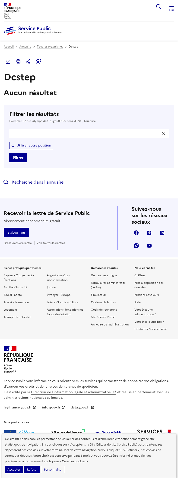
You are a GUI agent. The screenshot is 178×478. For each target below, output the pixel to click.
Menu (171, 10)
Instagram (136, 245)
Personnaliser (53, 469)
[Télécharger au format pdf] (8, 61)
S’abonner (16, 232)
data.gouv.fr (80, 407)
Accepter (13, 469)
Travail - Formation (16, 302)
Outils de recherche (104, 310)
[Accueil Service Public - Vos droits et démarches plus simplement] (34, 35)
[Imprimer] (18, 61)
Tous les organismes (50, 47)
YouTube (149, 245)
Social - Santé (13, 295)
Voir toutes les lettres (51, 243)
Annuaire (25, 47)
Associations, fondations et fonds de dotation (65, 312)
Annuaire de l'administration (110, 324)
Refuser (32, 469)
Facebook (136, 232)
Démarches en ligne (104, 275)
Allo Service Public (103, 317)
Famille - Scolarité (15, 287)
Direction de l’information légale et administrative (71, 392)
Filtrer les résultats (52, 116)
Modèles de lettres (103, 302)
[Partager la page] (28, 61)
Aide (137, 302)
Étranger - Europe (58, 295)
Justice (51, 287)
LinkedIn (162, 232)
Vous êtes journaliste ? (149, 322)
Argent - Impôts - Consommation (58, 277)
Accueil (9, 47)
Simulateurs (98, 295)
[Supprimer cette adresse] (163, 134)
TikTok (149, 232)
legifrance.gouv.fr (18, 407)
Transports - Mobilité (18, 317)
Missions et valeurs (146, 295)
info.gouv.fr (51, 407)
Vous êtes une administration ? (145, 312)
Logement (10, 310)
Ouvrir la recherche (158, 6)
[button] (38, 61)
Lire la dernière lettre (18, 243)
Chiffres (139, 275)
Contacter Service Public (151, 329)
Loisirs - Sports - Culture (62, 302)
